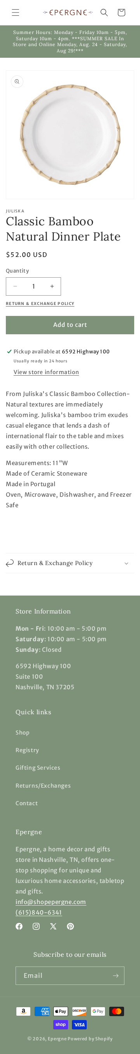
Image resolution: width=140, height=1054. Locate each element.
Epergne (57, 1039)
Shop (23, 732)
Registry (27, 750)
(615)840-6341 (39, 912)
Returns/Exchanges (43, 785)
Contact (27, 803)
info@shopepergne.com (51, 902)
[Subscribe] (115, 976)
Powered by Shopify (90, 1039)
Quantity (17, 271)
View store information (46, 372)
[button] (15, 12)
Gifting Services (38, 767)
